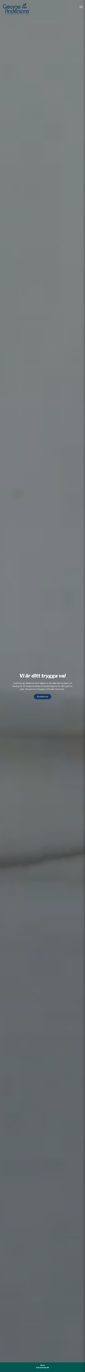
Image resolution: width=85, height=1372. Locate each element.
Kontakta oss (42, 697)
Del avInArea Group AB (42, 1366)
